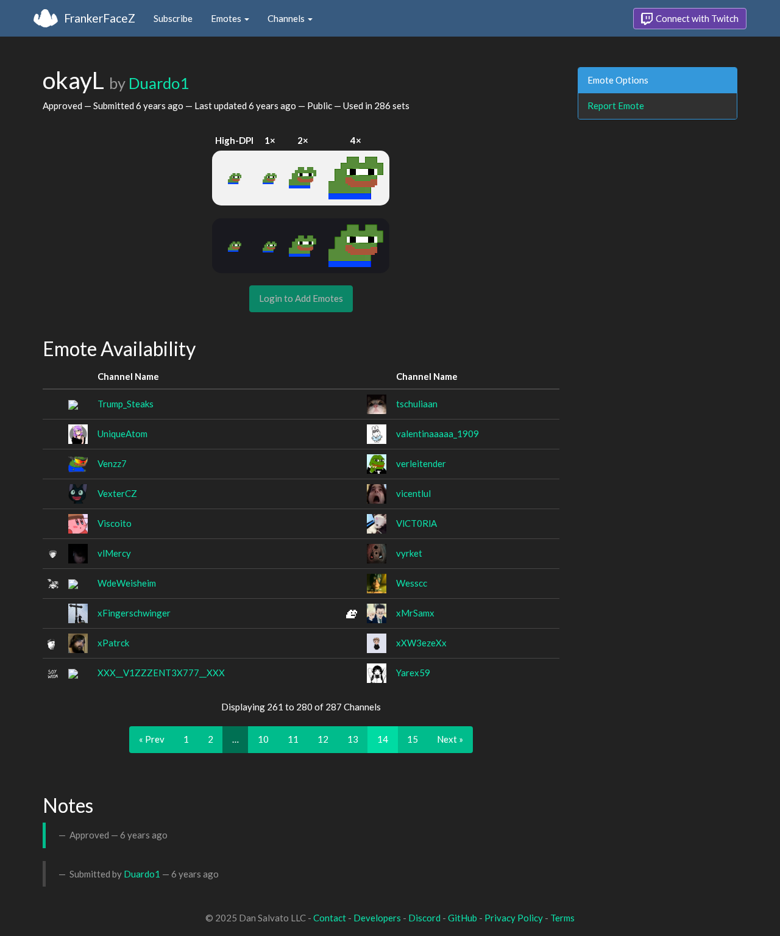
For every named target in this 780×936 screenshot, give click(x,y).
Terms (562, 917)
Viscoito (115, 523)
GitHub (462, 917)
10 (263, 739)
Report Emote (615, 105)
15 (412, 739)
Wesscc (411, 582)
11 (293, 739)
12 (322, 739)
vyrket (409, 553)
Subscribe (173, 18)
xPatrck (113, 642)
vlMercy (114, 553)
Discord (424, 917)
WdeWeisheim (127, 582)
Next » (450, 739)
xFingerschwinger (134, 612)
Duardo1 (159, 83)
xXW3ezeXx (421, 642)
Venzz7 (112, 463)
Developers (377, 917)
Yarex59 (413, 672)
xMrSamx (415, 612)
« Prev (152, 739)
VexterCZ (117, 493)
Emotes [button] (227, 18)
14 (382, 739)
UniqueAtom (122, 433)
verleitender (421, 463)
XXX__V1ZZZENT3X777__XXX (161, 672)
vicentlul (413, 493)
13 (352, 739)
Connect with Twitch (696, 18)
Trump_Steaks (126, 403)
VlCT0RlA (416, 523)
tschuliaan (417, 403)
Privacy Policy (513, 917)
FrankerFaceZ (99, 18)
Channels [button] (287, 18)
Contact (329, 917)
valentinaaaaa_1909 (437, 433)
